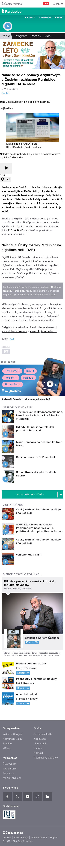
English (53, 837)
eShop (6, 748)
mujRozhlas (8, 361)
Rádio (6, 36)
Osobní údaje (21, 837)
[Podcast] (3, 179)
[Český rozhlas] (12, 4)
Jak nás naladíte (43, 734)
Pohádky (9, 377)
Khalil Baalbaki (14, 147)
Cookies (7, 837)
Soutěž (6, 93)
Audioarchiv (45, 17)
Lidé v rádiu (40, 743)
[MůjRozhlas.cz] (6, 108)
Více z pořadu (13, 505)
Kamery (59, 17)
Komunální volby (12, 738)
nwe (12, 338)
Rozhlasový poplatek (46, 757)
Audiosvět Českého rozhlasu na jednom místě (26, 399)
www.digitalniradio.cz (43, 331)
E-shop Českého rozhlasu (22, 574)
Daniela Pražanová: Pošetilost (35, 457)
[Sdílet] (8, 179)
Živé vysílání (11, 384)
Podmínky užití (39, 837)
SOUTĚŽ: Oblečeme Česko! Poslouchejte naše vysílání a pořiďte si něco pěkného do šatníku (39, 528)
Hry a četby (11, 371)
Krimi (29, 371)
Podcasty (8, 773)
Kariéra (38, 748)
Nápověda (40, 738)
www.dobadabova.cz (14, 331)
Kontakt (38, 752)
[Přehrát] (6, 168)
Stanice (7, 743)
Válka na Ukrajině (13, 734)
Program (30, 17)
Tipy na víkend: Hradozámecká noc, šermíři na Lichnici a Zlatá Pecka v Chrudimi (39, 415)
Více (49, 36)
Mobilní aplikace (12, 778)
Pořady (36, 36)
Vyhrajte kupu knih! (28, 554)
